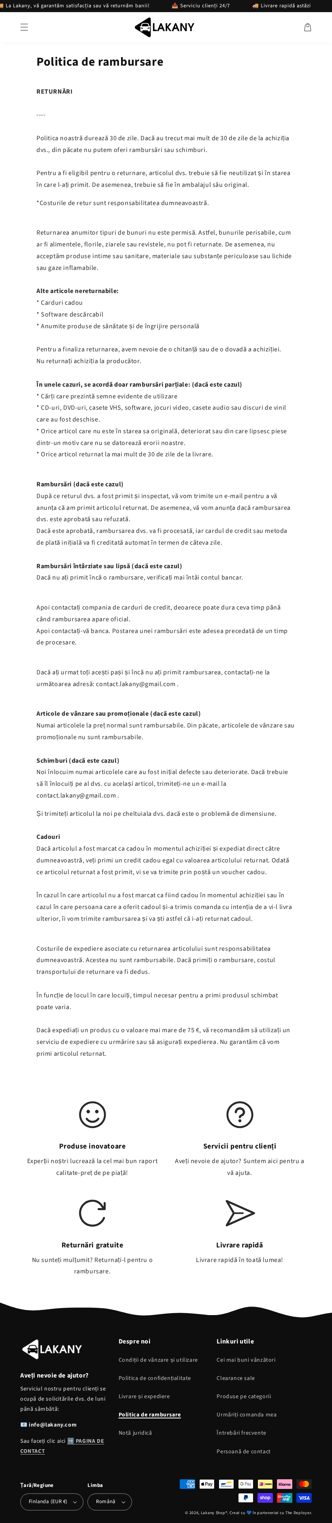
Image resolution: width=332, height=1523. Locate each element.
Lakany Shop (213, 1513)
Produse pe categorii (244, 1397)
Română (105, 1501)
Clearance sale (236, 1378)
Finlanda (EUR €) (48, 1501)
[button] (24, 27)
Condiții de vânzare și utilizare (158, 1360)
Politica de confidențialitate (155, 1378)
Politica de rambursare (150, 1415)
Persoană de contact (243, 1452)
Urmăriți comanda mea (247, 1415)
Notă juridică (135, 1433)
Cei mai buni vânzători (246, 1360)
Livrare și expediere (144, 1397)
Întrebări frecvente (241, 1433)
